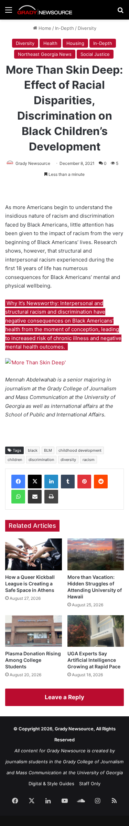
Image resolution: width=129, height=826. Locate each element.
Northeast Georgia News (45, 54)
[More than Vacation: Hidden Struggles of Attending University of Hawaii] (95, 554)
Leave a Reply (64, 697)
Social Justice (95, 54)
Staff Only (89, 783)
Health (50, 43)
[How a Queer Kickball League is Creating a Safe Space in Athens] (33, 554)
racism (89, 459)
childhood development (79, 450)
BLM (48, 450)
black (32, 450)
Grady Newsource (32, 163)
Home (44, 28)
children (15, 459)
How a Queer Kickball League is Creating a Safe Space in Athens (30, 583)
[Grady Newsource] (44, 10)
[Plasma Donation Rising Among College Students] (33, 631)
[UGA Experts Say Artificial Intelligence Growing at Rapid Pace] (95, 631)
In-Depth (64, 28)
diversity (68, 459)
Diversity (87, 28)
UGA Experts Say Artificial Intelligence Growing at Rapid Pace (93, 660)
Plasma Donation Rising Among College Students (33, 660)
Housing (75, 43)
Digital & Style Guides (51, 783)
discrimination (41, 459)
